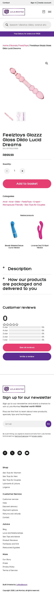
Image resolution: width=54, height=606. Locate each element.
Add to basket (27, 183)
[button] (49, 11)
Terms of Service (10, 570)
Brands (13, 45)
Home (6, 45)
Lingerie (6, 487)
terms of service (21, 436)
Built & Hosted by (15, 585)
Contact (6, 517)
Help (5, 503)
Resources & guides (11, 547)
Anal (5, 201)
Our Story (7, 559)
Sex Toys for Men (10, 476)
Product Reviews (10, 540)
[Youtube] (27, 453)
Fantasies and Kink (11, 544)
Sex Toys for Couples (35, 204)
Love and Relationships (13, 533)
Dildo (17, 201)
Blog (5, 529)
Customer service (10, 499)
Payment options (10, 510)
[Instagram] (5, 453)
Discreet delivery (10, 506)
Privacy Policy (8, 567)
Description (20, 268)
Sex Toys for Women (12, 473)
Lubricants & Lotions (11, 484)
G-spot (36, 201)
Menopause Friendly (13, 204)
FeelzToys (23, 45)
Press (5, 563)
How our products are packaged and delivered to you (24, 284)
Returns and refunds (12, 514)
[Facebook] (19, 453)
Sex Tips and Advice (11, 537)
